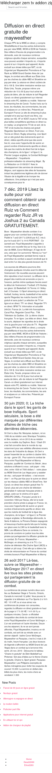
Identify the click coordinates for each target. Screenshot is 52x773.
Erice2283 (29, 765)
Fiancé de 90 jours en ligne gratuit (19, 687)
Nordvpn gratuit (10, 693)
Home (29, 759)
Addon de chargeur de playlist (17, 725)
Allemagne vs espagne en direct (18, 698)
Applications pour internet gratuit (18, 714)
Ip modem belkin (10, 703)
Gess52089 (29, 762)
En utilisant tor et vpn (13, 719)
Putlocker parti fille (11, 709)
